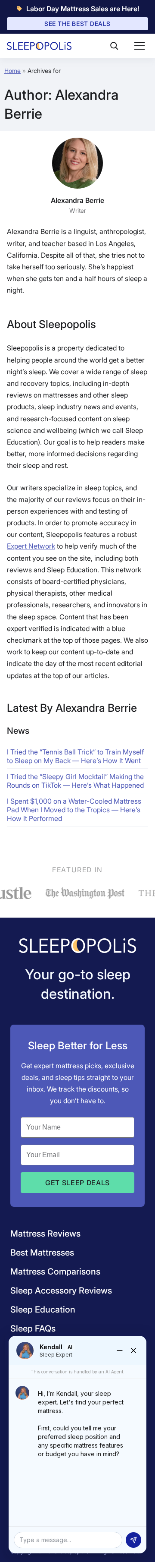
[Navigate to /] (77, 946)
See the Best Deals (77, 23)
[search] (114, 46)
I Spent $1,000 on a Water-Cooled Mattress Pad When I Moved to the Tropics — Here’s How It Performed (74, 810)
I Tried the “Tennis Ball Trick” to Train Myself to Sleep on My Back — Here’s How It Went (75, 756)
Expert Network (31, 546)
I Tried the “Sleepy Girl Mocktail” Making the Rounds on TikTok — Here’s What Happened (75, 780)
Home (12, 70)
